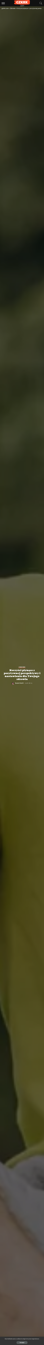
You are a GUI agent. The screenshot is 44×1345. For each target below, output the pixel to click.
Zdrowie (22, 667)
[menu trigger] (4, 3)
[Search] (40, 3)
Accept (22, 1342)
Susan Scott (19, 683)
